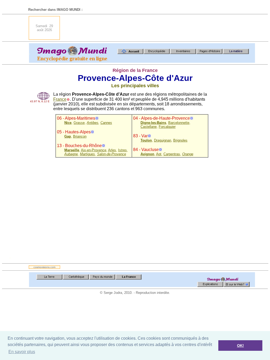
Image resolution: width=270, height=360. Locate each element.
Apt (158, 154)
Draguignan (162, 140)
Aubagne (71, 154)
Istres (122, 150)
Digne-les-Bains (153, 123)
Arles (112, 150)
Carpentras (171, 154)
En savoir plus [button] (21, 351)
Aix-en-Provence (93, 150)
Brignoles (180, 140)
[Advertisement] (159, 28)
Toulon (146, 140)
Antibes (92, 123)
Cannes (106, 123)
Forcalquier (167, 127)
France (59, 99)
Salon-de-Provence (111, 154)
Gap (67, 136)
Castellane (149, 127)
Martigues (87, 154)
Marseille (71, 150)
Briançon (79, 136)
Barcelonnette (178, 123)
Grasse (79, 123)
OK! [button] (240, 345)
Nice (67, 123)
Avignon (147, 154)
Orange (187, 154)
